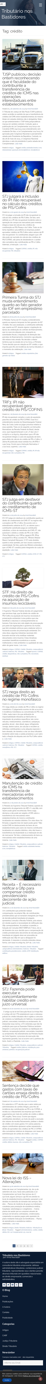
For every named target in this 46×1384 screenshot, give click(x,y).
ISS (8, 1232)
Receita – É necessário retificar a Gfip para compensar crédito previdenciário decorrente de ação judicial (21, 893)
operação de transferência (21, 150)
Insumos (15, 1142)
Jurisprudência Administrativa (12, 949)
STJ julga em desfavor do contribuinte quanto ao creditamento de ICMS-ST (22, 505)
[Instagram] (20, 1285)
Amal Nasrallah (32, 109)
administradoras (26, 1230)
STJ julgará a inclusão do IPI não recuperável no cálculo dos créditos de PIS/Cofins (22, 202)
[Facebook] (4, 1285)
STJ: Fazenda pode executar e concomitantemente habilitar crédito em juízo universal (19, 996)
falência (24, 1047)
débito (10, 1142)
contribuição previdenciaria (11, 951)
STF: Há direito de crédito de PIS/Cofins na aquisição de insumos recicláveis (20, 597)
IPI (33, 248)
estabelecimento (32, 148)
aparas (34, 651)
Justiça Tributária (9, 1341)
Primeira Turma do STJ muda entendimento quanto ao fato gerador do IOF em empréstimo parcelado (22, 304)
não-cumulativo (16, 453)
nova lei (28, 1232)
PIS (12, 251)
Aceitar (7, 1380)
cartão (35, 1230)
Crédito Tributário (26, 649)
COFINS (24, 248)
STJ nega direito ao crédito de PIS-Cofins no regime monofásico (21, 695)
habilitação (34, 951)
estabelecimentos (34, 846)
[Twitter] (8, 1285)
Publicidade (7, 1318)
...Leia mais (18, 144)
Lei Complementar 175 (17, 1232)
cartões (34, 1140)
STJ (3, 556)
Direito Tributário (32, 947)
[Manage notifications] (40, 1379)
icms (40, 148)
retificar (4, 953)
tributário (17, 251)
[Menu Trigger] (40, 5)
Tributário (21, 651)
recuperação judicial (22, 1049)
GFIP (28, 951)
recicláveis (34, 654)
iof (9, 355)
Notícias (11, 651)
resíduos (5, 656)
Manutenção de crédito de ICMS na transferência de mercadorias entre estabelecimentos (22, 790)
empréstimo (30, 353)
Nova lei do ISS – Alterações (16, 1180)
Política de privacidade (31, 1376)
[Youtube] (12, 1285)
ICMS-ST (36, 554)
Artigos (11, 148)
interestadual (6, 150)
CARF (4, 1335)
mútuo (13, 355)
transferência (35, 150)
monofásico (6, 747)
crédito (23, 148)
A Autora (6, 1307)
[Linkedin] (16, 1285)
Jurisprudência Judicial (34, 844)
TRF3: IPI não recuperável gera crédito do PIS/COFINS (22, 406)
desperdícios (12, 654)
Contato (5, 1312)
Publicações (7, 1301)
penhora (12, 1049)
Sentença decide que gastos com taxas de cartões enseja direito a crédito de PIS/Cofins (22, 1091)
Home (5, 1296)
